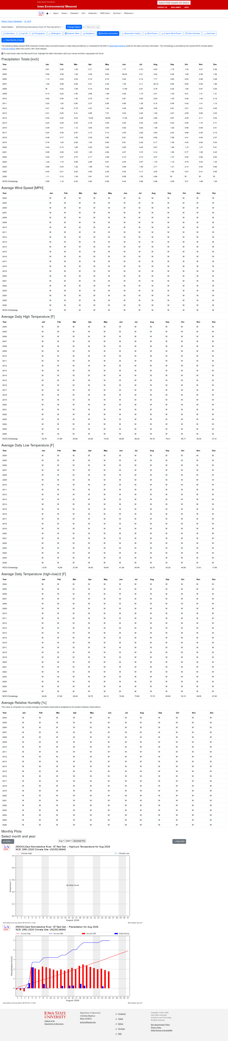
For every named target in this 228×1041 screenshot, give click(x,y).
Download (210, 33)
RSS (119, 1034)
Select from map (93, 27)
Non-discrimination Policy (160, 1024)
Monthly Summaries (109, 33)
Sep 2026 (180, 841)
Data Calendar (194, 33)
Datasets (74, 13)
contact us (162, 7)
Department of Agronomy (54, 1024)
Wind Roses (152, 33)
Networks (92, 13)
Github (120, 1024)
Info (83, 13)
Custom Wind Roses (172, 33)
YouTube (121, 1029)
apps (186, 7)
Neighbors (90, 33)
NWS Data (104, 13)
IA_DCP (27, 21)
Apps (55, 13)
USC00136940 (8, 48)
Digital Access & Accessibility (161, 1030)
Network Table (73, 33)
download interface (117, 45)
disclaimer (176, 7)
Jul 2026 (7, 841)
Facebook (122, 1014)
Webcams (128, 13)
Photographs (39, 33)
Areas (64, 13)
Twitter (120, 1019)
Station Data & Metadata (11, 21)
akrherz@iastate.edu (88, 1022)
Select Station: (7, 27)
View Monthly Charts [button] (14, 40)
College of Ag (50, 1021)
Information (10, 33)
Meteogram (56, 33)
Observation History (132, 33)
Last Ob (24, 33)
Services (116, 13)
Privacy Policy (156, 1027)
